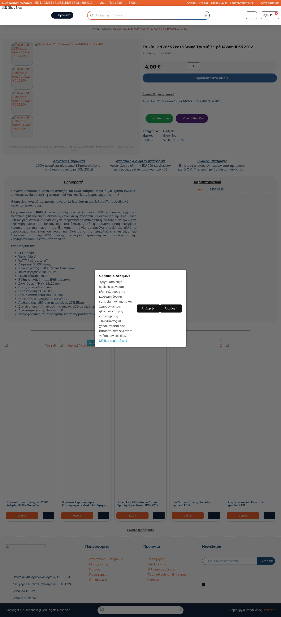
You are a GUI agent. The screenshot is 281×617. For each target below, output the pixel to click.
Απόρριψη (148, 308)
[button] (270, 15)
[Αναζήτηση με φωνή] (206, 15)
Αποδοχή (171, 308)
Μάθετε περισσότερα (113, 340)
